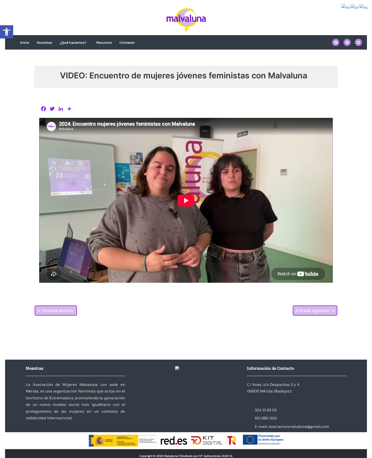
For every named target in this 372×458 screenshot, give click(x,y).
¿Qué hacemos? (73, 42)
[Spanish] (363, 7)
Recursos (104, 42)
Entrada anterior (56, 310)
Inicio (24, 42)
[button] (6, 31)
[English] (346, 7)
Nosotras (44, 42)
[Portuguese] (355, 7)
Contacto (127, 42)
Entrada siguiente (315, 310)
